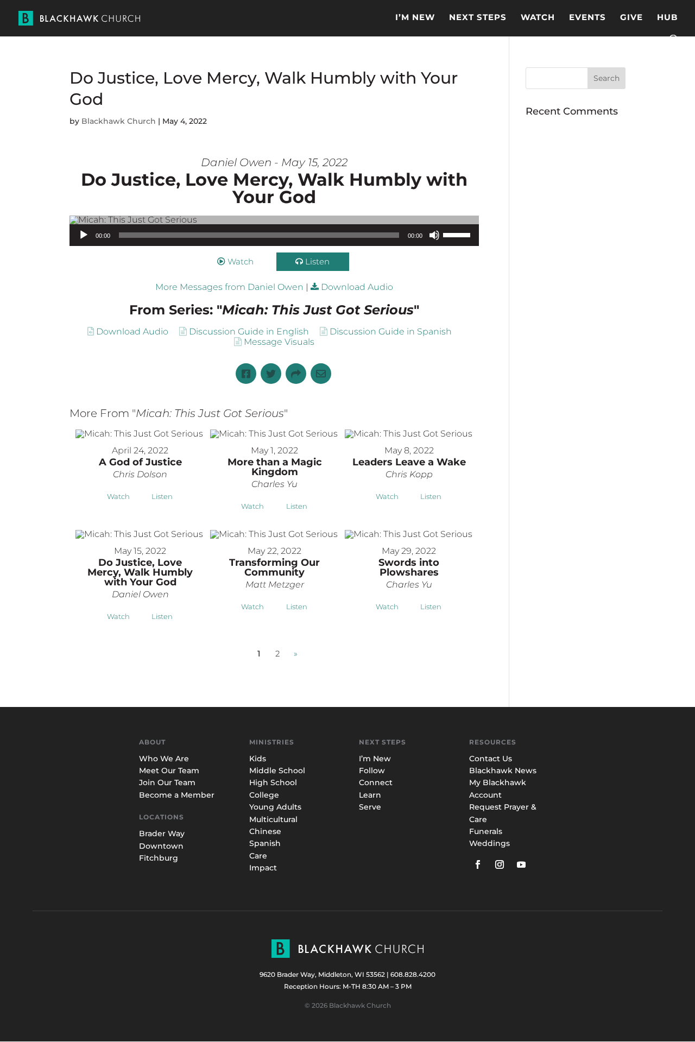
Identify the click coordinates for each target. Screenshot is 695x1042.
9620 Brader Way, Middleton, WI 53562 (322, 974)
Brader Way (162, 833)
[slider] (458, 234)
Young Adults (275, 807)
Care (258, 856)
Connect (376, 782)
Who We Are (164, 758)
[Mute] (434, 235)
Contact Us (490, 758)
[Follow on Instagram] (499, 864)
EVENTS (587, 18)
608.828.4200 (412, 974)
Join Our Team (167, 782)
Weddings (489, 843)
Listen (317, 261)
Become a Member (176, 795)
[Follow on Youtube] (521, 864)
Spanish (265, 843)
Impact (263, 868)
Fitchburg (158, 858)
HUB (667, 18)
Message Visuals (279, 342)
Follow (372, 770)
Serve (370, 807)
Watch (241, 261)
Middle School (277, 770)
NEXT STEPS (478, 18)
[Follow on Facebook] (477, 864)
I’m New (375, 758)
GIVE (631, 18)
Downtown (161, 846)
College (264, 795)
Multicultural (273, 819)
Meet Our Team (169, 770)
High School (273, 782)
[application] (274, 235)
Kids (257, 758)
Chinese (265, 831)
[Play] (83, 235)
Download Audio (357, 287)
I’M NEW (415, 18)
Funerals (485, 831)
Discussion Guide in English (249, 331)
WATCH (538, 18)
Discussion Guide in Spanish (391, 331)
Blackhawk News (502, 770)
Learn (371, 795)
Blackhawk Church (118, 121)
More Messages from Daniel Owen (229, 287)
